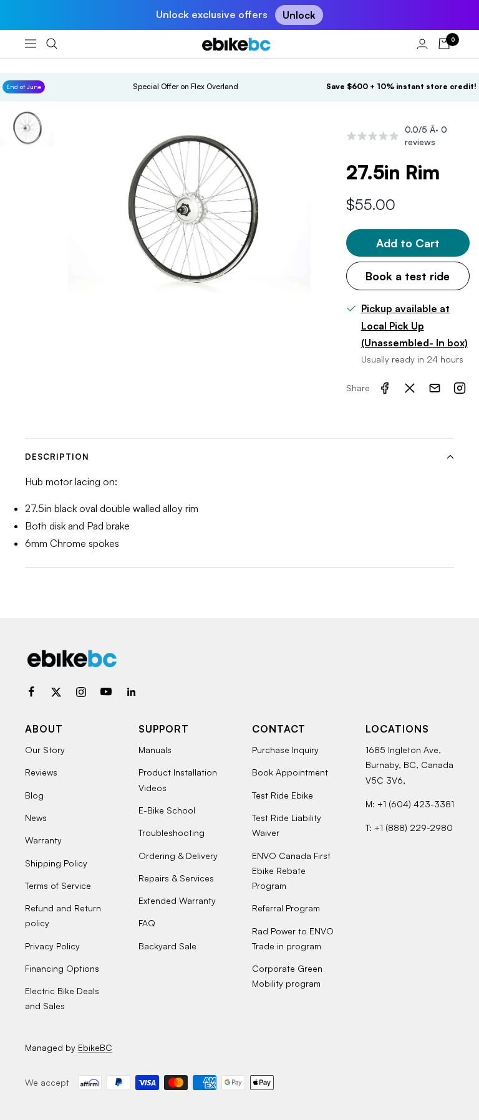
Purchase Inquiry (285, 749)
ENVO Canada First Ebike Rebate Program (291, 870)
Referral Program (286, 908)
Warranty (43, 840)
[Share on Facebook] (385, 388)
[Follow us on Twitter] (56, 692)
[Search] (51, 43)
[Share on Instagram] (460, 388)
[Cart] (444, 43)
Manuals (155, 749)
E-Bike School (166, 810)
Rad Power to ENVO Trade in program (293, 938)
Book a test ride (407, 276)
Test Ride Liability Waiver (286, 825)
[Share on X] (410, 388)
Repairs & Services (176, 878)
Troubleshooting (171, 832)
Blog (34, 795)
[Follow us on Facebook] (31, 692)
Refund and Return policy (63, 915)
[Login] (422, 44)
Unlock (299, 15)
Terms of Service (58, 885)
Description (57, 457)
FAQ (146, 923)
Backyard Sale (167, 946)
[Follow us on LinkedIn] (131, 692)
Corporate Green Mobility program (287, 976)
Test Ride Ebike (282, 795)
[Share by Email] (435, 388)
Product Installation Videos (177, 779)
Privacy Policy (52, 946)
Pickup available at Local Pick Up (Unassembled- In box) (414, 325)
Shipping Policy (56, 863)
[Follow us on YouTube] (106, 692)
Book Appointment (290, 772)
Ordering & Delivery (178, 855)
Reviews (41, 772)
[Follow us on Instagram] (81, 692)
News (36, 817)
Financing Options (62, 968)
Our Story (45, 749)
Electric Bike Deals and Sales (62, 998)
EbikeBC (95, 1047)
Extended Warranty (177, 900)
